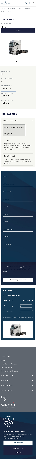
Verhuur (27, 8)
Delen (5, 27)
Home (19, 8)
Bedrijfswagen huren (7, 367)
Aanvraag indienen (18, 280)
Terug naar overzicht (9, 8)
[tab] (16, 61)
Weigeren (18, 452)
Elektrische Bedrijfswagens (9, 371)
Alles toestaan (18, 443)
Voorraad (6, 356)
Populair (5, 380)
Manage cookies (18, 448)
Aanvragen (18, 30)
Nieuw (3, 360)
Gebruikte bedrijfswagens (9, 364)
